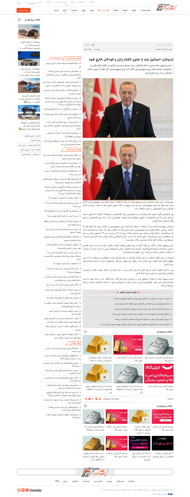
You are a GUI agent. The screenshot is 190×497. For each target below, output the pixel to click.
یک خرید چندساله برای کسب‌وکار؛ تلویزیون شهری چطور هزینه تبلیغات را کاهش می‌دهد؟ (63, 394)
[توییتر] (23, 490)
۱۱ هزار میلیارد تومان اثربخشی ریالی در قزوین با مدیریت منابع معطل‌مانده (62, 304)
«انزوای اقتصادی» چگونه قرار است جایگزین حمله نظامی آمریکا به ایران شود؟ (140, 314)
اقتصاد (115, 10)
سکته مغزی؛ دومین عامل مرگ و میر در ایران (62, 284)
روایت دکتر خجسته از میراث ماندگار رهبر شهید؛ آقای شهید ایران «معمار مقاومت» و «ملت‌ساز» (62, 320)
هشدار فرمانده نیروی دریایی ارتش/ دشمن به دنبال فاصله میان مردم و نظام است (63, 278)
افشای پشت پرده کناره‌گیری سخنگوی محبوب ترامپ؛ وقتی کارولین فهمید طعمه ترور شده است (134, 324)
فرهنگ (124, 10)
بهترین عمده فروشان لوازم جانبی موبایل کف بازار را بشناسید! (63, 372)
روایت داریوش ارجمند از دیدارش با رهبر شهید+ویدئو (65, 312)
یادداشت (58, 1)
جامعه (134, 10)
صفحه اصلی (168, 44)
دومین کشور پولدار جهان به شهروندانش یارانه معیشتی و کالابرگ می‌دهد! (142, 319)
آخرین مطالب (71, 149)
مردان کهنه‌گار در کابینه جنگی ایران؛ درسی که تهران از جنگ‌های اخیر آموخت (141, 308)
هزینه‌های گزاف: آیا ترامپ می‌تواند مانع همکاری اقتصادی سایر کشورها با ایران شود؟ (62, 180)
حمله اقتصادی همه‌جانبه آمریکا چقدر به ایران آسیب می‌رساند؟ (63, 172)
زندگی (65, 10)
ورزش (92, 10)
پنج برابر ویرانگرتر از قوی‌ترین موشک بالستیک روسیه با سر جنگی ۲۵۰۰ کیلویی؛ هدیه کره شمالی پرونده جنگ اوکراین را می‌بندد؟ (62, 101)
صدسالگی (82, 1)
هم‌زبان (72, 1)
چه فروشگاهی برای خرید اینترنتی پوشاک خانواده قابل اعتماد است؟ (64, 409)
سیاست (103, 10)
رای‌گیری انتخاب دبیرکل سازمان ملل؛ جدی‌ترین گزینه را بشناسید (62, 92)
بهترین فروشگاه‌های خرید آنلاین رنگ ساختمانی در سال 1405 (62, 364)
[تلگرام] (19, 490)
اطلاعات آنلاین (166, 7)
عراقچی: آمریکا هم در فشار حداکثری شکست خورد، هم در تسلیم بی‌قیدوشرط (63, 246)
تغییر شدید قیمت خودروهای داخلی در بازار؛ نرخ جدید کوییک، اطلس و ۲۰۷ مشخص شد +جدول (62, 84)
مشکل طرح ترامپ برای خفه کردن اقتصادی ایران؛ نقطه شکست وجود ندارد (141, 303)
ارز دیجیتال (36, 154)
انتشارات (48, 1)
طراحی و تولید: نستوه (160, 494)
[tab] (73, 58)
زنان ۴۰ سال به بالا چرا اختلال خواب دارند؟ (62, 216)
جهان (84, 10)
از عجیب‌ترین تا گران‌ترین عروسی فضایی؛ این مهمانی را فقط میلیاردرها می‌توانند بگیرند (63, 164)
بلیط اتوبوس (26, 154)
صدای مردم (65, 3)
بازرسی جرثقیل (29, 136)
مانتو (38, 136)
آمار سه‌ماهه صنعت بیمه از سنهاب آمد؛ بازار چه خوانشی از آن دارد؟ (62, 401)
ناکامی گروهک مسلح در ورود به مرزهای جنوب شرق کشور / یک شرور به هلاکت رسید (63, 336)
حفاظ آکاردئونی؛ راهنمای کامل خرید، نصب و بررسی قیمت (63, 350)
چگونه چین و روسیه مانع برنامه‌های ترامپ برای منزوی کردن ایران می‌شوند (62, 156)
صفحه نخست (145, 10)
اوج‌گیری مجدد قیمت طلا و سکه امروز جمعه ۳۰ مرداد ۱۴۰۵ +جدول (62, 116)
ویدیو (56, 10)
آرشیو (40, 1)
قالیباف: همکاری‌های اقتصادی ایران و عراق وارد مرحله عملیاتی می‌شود (62, 238)
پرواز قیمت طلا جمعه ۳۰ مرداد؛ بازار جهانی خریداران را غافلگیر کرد (64, 134)
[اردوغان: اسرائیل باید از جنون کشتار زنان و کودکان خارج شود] (128, 108)
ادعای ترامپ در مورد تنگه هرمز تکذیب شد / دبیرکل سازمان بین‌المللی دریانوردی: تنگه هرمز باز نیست (62, 125)
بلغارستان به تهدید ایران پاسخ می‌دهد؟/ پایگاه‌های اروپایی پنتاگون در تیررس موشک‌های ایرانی (64, 74)
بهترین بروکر (25, 149)
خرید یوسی (22, 145)
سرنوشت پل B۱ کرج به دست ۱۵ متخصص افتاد (61, 109)
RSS (57, 481)
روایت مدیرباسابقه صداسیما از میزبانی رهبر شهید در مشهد (63, 231)
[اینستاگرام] (27, 490)
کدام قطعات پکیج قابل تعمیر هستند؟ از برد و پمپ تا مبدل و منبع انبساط (63, 357)
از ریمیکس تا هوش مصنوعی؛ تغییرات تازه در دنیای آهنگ (63, 416)
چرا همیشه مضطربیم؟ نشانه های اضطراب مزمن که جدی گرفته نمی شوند (63, 387)
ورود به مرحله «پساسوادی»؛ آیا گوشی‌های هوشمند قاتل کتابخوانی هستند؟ (141, 298)
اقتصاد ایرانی (35, 149)
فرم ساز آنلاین (35, 140)
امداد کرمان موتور (34, 145)
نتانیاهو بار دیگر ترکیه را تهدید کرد (65, 263)
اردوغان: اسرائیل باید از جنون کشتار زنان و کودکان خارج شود (131, 59)
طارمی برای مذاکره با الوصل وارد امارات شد (62, 297)
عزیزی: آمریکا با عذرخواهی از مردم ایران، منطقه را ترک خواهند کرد (62, 223)
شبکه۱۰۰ (91, 1)
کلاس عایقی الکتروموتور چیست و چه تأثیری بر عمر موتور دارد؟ (62, 379)
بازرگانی (73, 343)
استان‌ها (74, 10)
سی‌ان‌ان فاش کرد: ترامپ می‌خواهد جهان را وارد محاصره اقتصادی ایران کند (62, 142)
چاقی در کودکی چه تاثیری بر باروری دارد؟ (63, 197)
